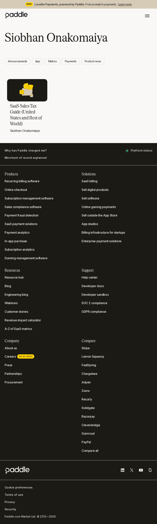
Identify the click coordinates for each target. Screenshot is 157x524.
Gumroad (88, 433)
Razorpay (88, 416)
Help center (90, 277)
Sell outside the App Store (99, 215)
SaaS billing (89, 181)
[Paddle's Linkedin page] (122, 470)
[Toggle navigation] (147, 16)
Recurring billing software (22, 181)
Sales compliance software (23, 207)
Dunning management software (26, 258)
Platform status (141, 150)
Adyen (86, 382)
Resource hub (14, 277)
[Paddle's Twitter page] (131, 470)
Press (8, 365)
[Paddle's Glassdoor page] (150, 470)
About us (11, 348)
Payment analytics (17, 232)
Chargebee (89, 374)
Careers (19, 356)
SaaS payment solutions (21, 224)
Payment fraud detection (21, 215)
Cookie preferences (19, 487)
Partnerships (13, 374)
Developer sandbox (95, 294)
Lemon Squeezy (93, 356)
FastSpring (89, 365)
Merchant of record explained (26, 157)
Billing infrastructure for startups (103, 232)
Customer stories (16, 311)
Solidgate (88, 408)
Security (10, 509)
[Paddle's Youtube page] (141, 470)
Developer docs (93, 286)
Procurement (14, 382)
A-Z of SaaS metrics (18, 329)
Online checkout (16, 190)
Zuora (86, 391)
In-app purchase (16, 241)
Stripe (86, 348)
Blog (8, 286)
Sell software (90, 198)
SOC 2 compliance (94, 303)
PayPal (86, 442)
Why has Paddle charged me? (26, 150)
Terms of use (14, 494)
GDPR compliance (94, 311)
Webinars (11, 303)
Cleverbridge (91, 425)
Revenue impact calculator (23, 320)
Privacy (10, 502)
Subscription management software (29, 198)
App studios (90, 224)
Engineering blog (16, 294)
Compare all (90, 451)
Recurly (87, 399)
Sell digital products (95, 190)
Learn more (125, 4)
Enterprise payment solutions (101, 241)
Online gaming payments (99, 207)
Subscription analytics (19, 249)
